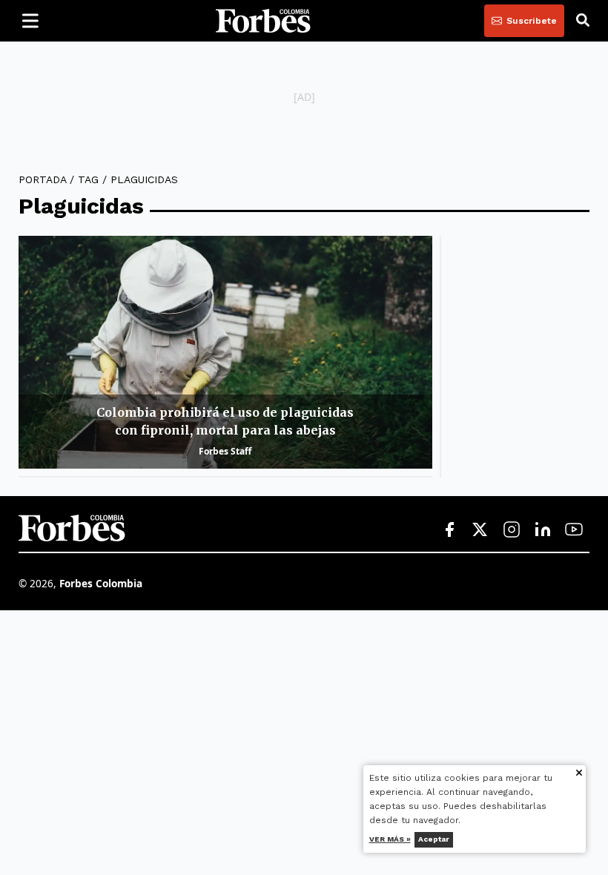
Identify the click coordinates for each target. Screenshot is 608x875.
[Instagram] (512, 530)
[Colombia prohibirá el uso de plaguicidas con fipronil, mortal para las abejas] (225, 352)
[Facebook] (449, 530)
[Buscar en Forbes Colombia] (582, 20)
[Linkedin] (543, 530)
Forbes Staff (225, 451)
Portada (42, 179)
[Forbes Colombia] (263, 21)
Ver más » (390, 839)
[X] (480, 530)
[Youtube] (574, 530)
